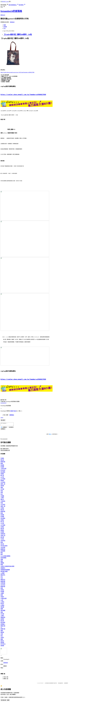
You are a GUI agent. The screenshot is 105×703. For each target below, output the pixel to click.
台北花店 (3, 584)
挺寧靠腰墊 (3, 557)
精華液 (2, 632)
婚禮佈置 (3, 581)
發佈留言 (3, 428)
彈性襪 (2, 607)
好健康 (2, 532)
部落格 (5, 26)
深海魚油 (3, 540)
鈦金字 (2, 603)
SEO (2, 576)
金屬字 (2, 596)
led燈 (2, 600)
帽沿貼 (2, 460)
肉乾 (2, 492)
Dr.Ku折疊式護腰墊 (5, 556)
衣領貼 (2, 458)
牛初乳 (2, 538)
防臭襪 (2, 466)
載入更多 (3, 420)
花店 (2, 577)
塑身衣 (2, 640)
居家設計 (12, 22)
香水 (2, 635)
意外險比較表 (4, 545)
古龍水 (2, 637)
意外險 (2, 544)
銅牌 (2, 595)
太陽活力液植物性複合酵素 (7, 566)
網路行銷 (3, 625)
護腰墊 (2, 562)
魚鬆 (2, 490)
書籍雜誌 (11, 415)
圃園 (2, 639)
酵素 (2, 542)
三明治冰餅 (3, 468)
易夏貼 (2, 473)
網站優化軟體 (4, 571)
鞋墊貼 (2, 480)
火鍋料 (2, 497)
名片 (4, 28)
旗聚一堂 (3, 484)
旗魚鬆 (2, 485)
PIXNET (41, 683)
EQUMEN (3, 644)
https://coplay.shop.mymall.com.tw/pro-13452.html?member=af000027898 (17, 72)
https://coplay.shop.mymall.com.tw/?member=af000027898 (23, 94)
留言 (15, 411)
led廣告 (2, 601)
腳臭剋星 (3, 461)
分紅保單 (3, 547)
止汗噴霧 (3, 478)
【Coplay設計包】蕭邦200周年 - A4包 (17, 34)
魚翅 (2, 502)
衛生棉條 (3, 622)
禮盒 (2, 487)
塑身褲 (2, 642)
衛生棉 (2, 620)
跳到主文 (3, 15)
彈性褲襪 (3, 610)
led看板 (2, 605)
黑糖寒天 (3, 568)
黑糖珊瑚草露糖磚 (5, 569)
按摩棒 (2, 619)
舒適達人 (3, 624)
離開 (8, 700)
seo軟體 (2, 573)
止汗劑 (2, 477)
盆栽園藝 (3, 550)
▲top (2, 417)
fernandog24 (3, 402)
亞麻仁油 (3, 535)
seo (1, 627)
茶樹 (2, 634)
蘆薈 (2, 630)
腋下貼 (2, 475)
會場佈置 (3, 583)
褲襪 (2, 608)
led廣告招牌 (3, 598)
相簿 (4, 25)
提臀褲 (2, 645)
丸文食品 (3, 482)
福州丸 (2, 499)
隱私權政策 (60, 683)
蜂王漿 (2, 537)
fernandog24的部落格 (11, 11)
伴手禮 (2, 489)
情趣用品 (3, 617)
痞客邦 (12, 411)
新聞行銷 (3, 628)
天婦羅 (2, 496)
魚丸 (2, 494)
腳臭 (2, 463)
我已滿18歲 (3, 700)
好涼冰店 (3, 470)
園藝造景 (3, 549)
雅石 (2, 552)
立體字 (2, 593)
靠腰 (2, 559)
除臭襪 (2, 465)
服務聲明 (66, 683)
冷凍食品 (3, 501)
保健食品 (3, 533)
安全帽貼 (3, 472)
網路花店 (3, 579)
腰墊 (2, 561)
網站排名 (3, 574)
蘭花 (2, 554)
